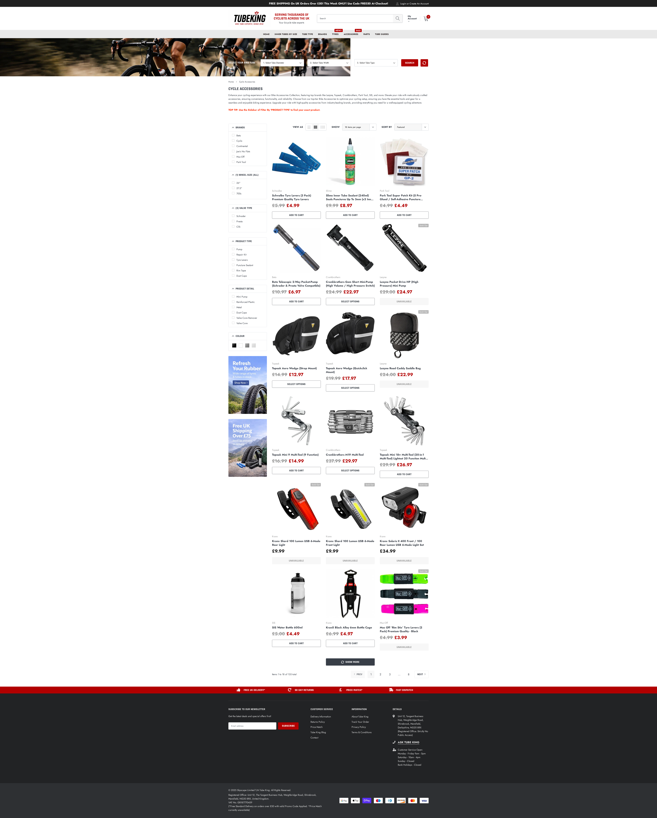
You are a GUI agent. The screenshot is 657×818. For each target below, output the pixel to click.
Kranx (275, 536)
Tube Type (307, 34)
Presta (239, 221)
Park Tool (241, 162)
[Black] (234, 345)
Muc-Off (240, 156)
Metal (239, 307)
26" (238, 183)
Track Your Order (360, 722)
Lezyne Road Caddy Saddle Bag (400, 368)
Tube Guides (382, 34)
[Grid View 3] (315, 127)
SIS (273, 623)
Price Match (317, 727)
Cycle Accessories (247, 81)
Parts (366, 34)
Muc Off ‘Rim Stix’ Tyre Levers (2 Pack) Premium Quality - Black (401, 629)
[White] (241, 345)
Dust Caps (241, 276)
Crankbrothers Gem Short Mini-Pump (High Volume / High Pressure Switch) (350, 284)
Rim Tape (241, 270)
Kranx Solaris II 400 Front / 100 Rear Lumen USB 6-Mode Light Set (402, 543)
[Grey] (247, 345)
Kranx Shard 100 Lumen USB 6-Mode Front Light (350, 543)
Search (409, 63)
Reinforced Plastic (245, 302)
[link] (296, 161)
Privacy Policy (359, 727)
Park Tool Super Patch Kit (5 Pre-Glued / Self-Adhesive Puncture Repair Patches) (401, 197)
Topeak (275, 363)
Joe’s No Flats (243, 151)
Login (403, 3)
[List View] (309, 127)
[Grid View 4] (322, 127)
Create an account (419, 3)
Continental (242, 146)
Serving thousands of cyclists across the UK (291, 16)
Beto (238, 135)
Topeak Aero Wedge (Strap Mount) (294, 368)
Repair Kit (241, 254)
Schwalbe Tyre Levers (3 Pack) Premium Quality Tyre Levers (291, 197)
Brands (322, 34)
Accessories (351, 34)
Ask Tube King (408, 742)
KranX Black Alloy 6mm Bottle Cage (349, 627)
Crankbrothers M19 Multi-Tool (345, 455)
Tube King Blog (318, 732)
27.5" (239, 188)
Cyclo (239, 141)
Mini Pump (241, 296)
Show (336, 127)
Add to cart (296, 215)
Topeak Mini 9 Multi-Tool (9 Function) (295, 455)
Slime (329, 191)
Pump (239, 249)
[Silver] (254, 345)
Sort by (387, 127)
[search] (397, 19)
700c (239, 193)
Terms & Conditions (362, 732)
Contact (314, 737)
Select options (350, 301)
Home (266, 34)
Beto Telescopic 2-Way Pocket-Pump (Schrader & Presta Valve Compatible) (296, 284)
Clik (238, 226)
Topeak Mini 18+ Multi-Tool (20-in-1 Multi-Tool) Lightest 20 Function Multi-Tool (403, 456)
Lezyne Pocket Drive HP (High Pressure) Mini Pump (399, 284)
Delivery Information (321, 716)
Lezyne (383, 277)
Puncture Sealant (244, 265)
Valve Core (242, 323)
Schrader (241, 216)
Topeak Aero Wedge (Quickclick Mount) (346, 370)
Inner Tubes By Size (286, 34)
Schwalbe (277, 191)
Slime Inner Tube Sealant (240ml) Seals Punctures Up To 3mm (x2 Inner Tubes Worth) (350, 197)
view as (298, 127)
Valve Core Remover (246, 318)
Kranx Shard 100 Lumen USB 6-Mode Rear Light (296, 543)
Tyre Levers (242, 260)
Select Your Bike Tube (241, 63)
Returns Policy (318, 722)
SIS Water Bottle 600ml (287, 627)
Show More (352, 662)
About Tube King (360, 716)
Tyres (335, 34)
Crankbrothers (333, 277)
